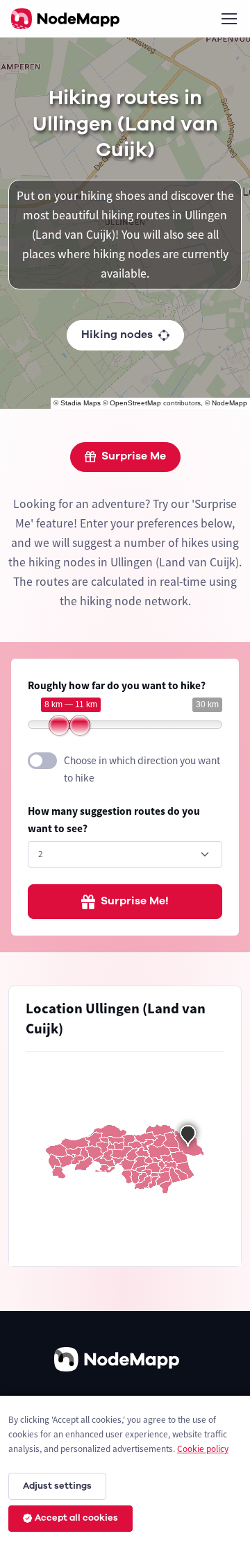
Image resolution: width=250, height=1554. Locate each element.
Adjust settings (57, 1486)
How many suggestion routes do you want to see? (114, 819)
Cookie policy (202, 1449)
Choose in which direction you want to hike (142, 769)
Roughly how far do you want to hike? (117, 685)
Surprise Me (133, 456)
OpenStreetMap (135, 403)
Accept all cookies (76, 1518)
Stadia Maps (80, 403)
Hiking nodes (117, 334)
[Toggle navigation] (228, 18)
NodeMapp (229, 403)
